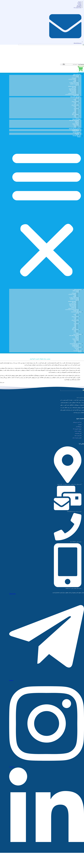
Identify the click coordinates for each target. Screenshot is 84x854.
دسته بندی (77, 133)
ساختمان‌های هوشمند (72, 86)
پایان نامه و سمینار (75, 101)
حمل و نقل (74, 87)
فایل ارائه (74, 113)
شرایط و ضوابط (75, 123)
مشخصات (77, 122)
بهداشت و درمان (73, 90)
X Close (82, 853)
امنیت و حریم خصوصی (74, 83)
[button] (46, 213)
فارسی (74, 99)
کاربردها (77, 84)
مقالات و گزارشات (75, 104)
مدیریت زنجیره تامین (72, 93)
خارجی (74, 116)
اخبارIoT (79, 136)
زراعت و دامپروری (72, 88)
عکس (75, 109)
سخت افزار (74, 77)
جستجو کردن (81, 64)
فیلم (75, 110)
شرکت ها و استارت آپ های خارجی (72, 94)
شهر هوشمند (73, 92)
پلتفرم (75, 80)
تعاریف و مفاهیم (76, 75)
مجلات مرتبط (76, 124)
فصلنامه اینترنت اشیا (77, 119)
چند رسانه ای (76, 108)
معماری (77, 76)
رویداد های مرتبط (75, 114)
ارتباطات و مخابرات (72, 79)
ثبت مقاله (77, 121)
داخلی (75, 115)
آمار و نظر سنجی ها (77, 135)
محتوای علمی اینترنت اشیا (75, 96)
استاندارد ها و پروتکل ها (74, 82)
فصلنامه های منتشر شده (74, 120)
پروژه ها (77, 117)
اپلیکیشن (74, 81)
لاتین (75, 100)
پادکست (74, 327)
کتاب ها (77, 97)
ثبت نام (77, 134)
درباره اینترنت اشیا (77, 74)
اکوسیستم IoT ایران (77, 347)
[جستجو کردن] (64, 64)
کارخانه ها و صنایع (72, 89)
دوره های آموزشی (75, 129)
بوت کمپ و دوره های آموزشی (75, 128)
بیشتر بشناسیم (76, 95)
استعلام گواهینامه (75, 130)
